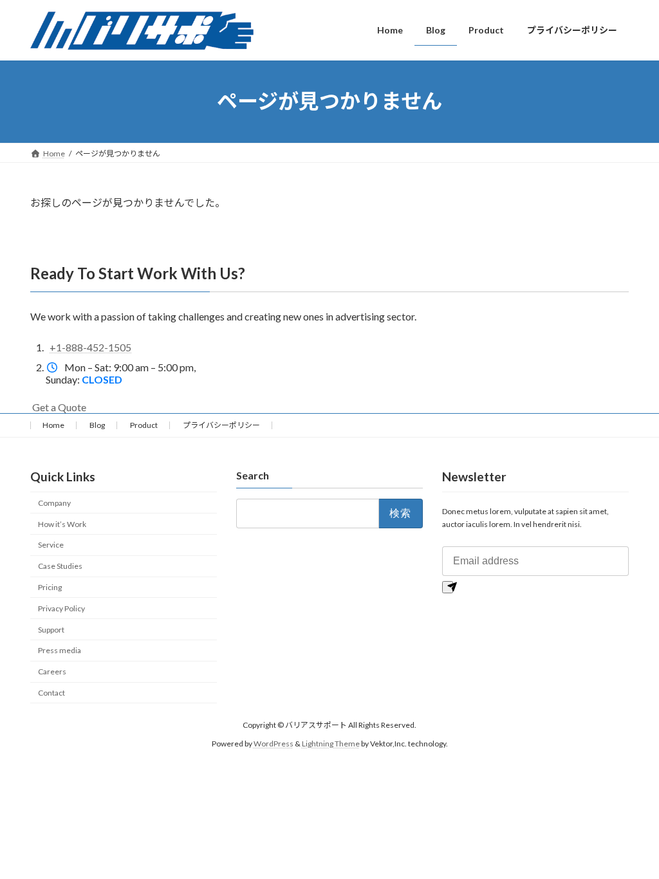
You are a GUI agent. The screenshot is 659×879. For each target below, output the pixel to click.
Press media (59, 651)
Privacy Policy (61, 608)
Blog (97, 425)
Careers (52, 671)
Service (51, 545)
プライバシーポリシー (221, 425)
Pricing (50, 587)
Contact (51, 693)
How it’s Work (62, 524)
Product (144, 425)
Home (53, 425)
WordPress (273, 743)
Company (54, 503)
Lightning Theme (331, 743)
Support (51, 629)
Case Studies (60, 566)
